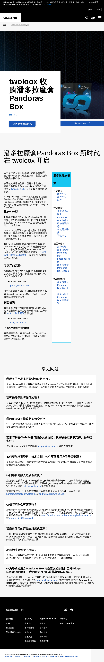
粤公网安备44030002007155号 (69, 656)
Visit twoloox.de (80, 123)
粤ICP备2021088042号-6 (49, 656)
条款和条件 (27, 656)
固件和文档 (29, 628)
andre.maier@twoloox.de (51, 494)
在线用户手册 (63, 231)
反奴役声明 (36, 656)
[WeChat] (72, 610)
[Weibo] (65, 610)
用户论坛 (61, 246)
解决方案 (10, 628)
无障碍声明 (44, 641)
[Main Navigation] (99, 17)
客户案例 (43, 628)
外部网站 (63, 618)
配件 (59, 200)
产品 (4, 25)
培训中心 (28, 632)
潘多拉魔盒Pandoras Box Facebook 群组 (63, 255)
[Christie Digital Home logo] (10, 18)
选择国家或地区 (12, 610)
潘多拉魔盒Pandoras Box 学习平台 (63, 286)
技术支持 (28, 637)
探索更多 (10, 618)
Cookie (48, 5)
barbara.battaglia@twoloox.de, (76, 515)
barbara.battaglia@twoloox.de (21, 494)
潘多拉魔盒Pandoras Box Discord (63, 268)
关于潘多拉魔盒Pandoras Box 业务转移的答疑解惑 (63, 219)
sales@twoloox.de (17, 322)
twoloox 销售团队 (15, 313)
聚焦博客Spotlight (13, 632)
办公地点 (43, 632)
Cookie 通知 (8, 656)
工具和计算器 (30, 641)
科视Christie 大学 (67, 623)
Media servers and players (20, 25)
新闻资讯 (43, 637)
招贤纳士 (43, 623)
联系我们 (28, 623)
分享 (11, 115)
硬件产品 (61, 197)
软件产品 (61, 194)
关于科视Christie (48, 618)
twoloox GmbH (18, 189)
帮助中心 (28, 618)
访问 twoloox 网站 (22, 124)
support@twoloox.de (18, 285)
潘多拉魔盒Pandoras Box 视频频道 (63, 299)
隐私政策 (18, 656)
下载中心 (61, 235)
